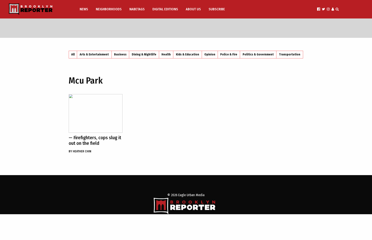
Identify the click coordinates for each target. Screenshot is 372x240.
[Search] (337, 9)
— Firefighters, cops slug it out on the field (95, 140)
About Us (193, 9)
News (84, 9)
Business (120, 54)
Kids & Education (187, 54)
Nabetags (137, 9)
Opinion (209, 54)
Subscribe (217, 9)
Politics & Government (258, 54)
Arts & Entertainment (94, 54)
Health (166, 54)
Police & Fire (228, 54)
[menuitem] (84, 9)
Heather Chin (80, 151)
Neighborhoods (109, 9)
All (73, 54)
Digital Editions (165, 9)
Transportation (289, 54)
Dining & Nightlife (144, 54)
